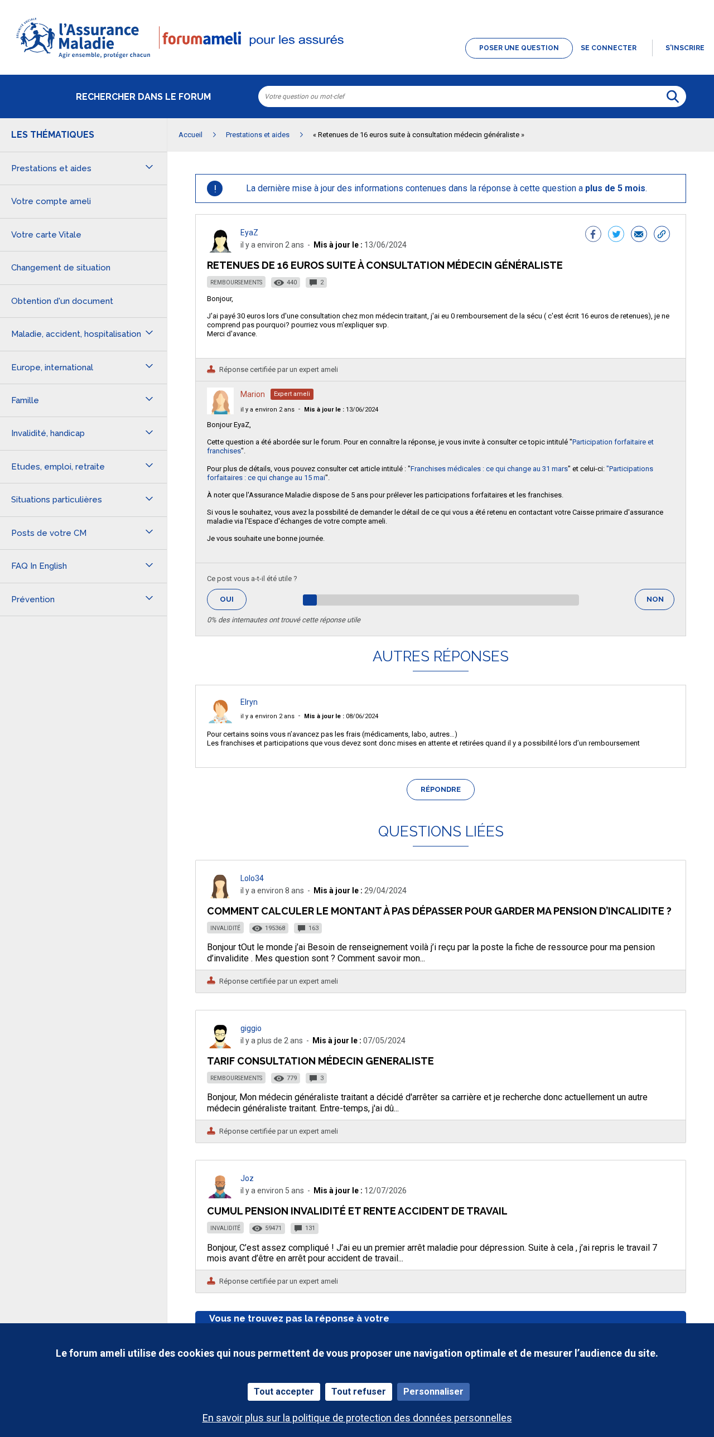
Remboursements (236, 282)
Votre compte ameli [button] (51, 201)
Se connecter (608, 48)
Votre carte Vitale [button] (46, 235)
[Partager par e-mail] (639, 235)
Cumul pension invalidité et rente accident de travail (357, 1211)
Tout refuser (358, 1391)
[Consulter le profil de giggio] (220, 1045)
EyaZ (249, 232)
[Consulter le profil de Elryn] (220, 720)
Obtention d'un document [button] (62, 301)
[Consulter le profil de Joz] (220, 1195)
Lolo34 (252, 878)
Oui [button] (233, 599)
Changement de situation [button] (60, 268)
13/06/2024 (341, 409)
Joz (247, 1178)
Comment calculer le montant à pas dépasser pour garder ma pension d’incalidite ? (439, 911)
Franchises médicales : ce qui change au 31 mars (489, 469)
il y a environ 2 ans (267, 409)
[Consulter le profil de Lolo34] (220, 895)
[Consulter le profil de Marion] (220, 411)
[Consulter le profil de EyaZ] (220, 249)
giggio (251, 1028)
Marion (252, 394)
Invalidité (225, 928)
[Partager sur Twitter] (616, 235)
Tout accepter (284, 1391)
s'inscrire (685, 48)
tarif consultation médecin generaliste (320, 1061)
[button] (357, 59)
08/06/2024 (341, 716)
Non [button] (660, 602)
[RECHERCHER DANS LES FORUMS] (672, 96)
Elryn (249, 702)
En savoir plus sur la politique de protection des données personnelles (357, 1418)
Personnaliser (433, 1391)
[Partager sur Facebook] (593, 235)
